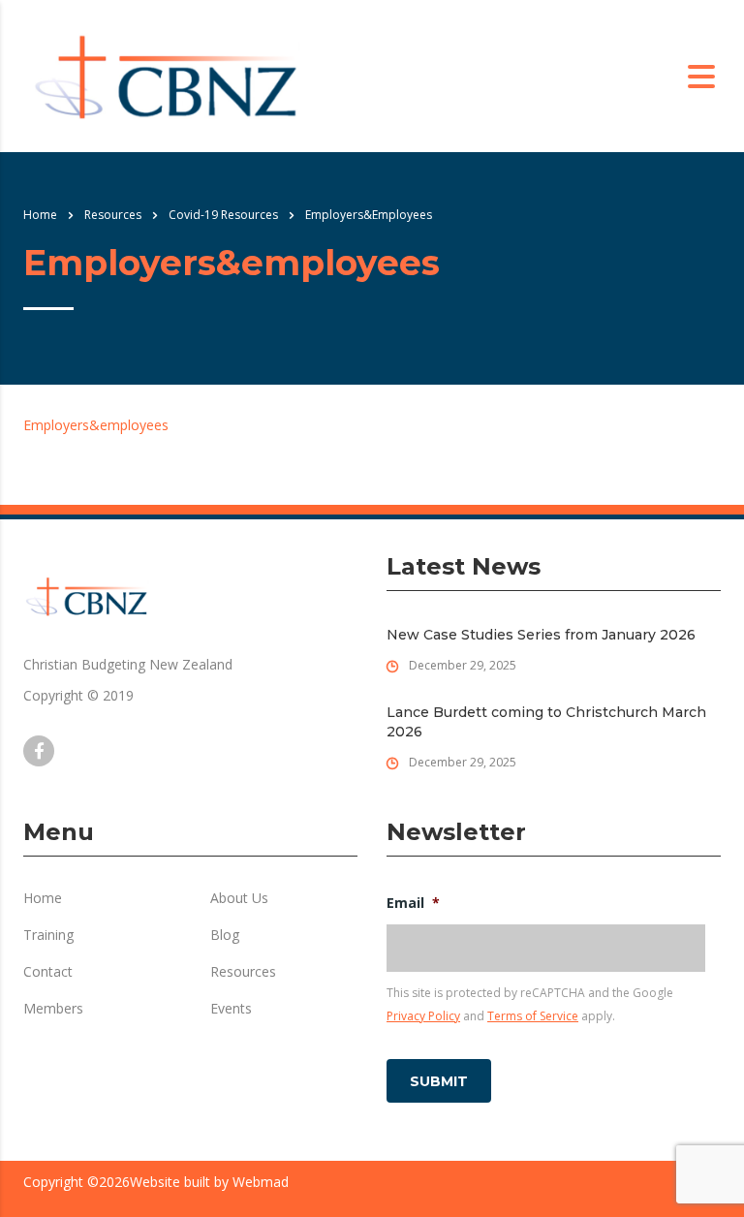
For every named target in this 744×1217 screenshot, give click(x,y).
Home (40, 214)
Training (48, 935)
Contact (48, 972)
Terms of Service (532, 1016)
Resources (243, 972)
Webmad (260, 1181)
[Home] (166, 75)
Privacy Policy (423, 1016)
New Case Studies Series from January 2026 (541, 634)
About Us (239, 898)
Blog (224, 935)
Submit (439, 1081)
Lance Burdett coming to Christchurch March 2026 (546, 721)
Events (231, 1008)
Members (53, 1008)
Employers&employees (96, 425)
